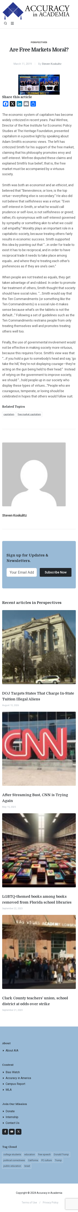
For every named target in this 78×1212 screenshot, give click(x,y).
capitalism (8, 414)
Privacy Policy (50, 1202)
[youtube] (12, 1132)
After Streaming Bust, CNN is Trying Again (35, 798)
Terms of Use (29, 1202)
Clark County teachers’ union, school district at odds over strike (35, 1001)
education (29, 1154)
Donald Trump (61, 1154)
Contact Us (12, 1123)
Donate (10, 1111)
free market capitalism (29, 414)
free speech (44, 1154)
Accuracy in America (18, 1078)
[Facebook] (5, 1132)
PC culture (46, 1160)
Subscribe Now (56, 572)
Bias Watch (13, 1072)
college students (12, 1154)
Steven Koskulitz (51, 63)
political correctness (14, 1160)
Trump (58, 1160)
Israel (27, 1166)
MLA (9, 1089)
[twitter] (18, 1132)
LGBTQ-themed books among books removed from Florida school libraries (36, 899)
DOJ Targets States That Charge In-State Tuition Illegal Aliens (38, 696)
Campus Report (15, 1084)
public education (12, 1166)
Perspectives (39, 42)
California (33, 1160)
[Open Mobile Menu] (12, 23)
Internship (12, 1117)
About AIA (12, 1050)
